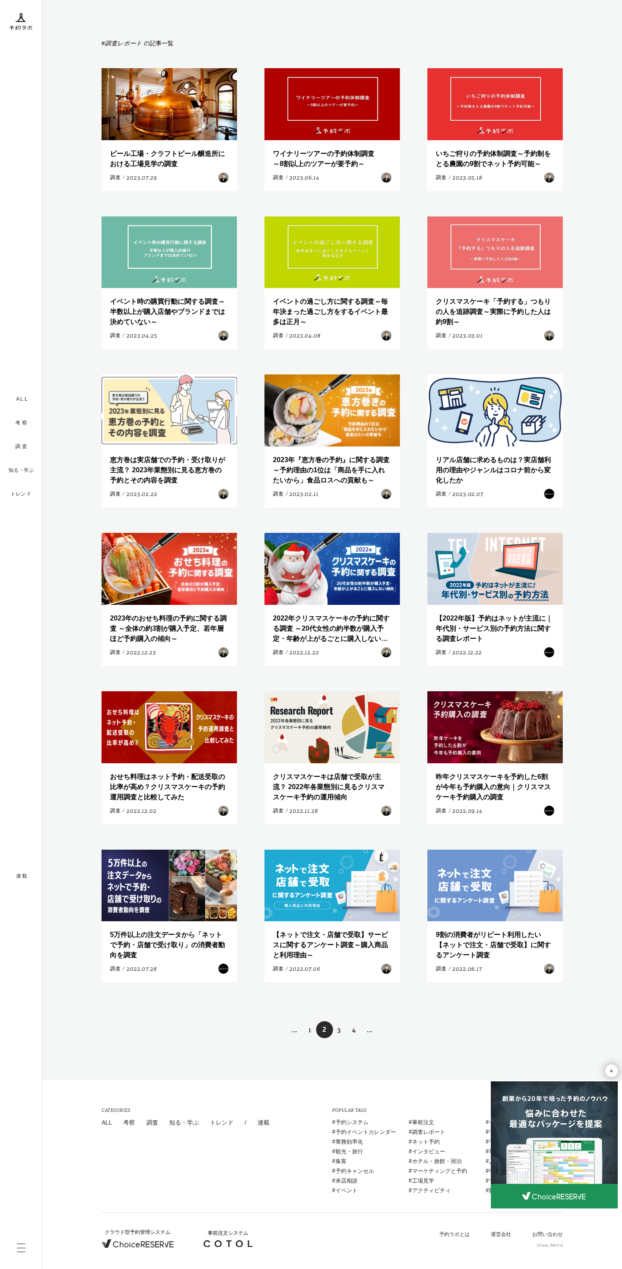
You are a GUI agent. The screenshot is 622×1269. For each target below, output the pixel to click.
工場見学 (423, 1181)
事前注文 (423, 1122)
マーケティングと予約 (439, 1171)
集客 (341, 1161)
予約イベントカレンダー (366, 1132)
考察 (129, 1122)
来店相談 (347, 1181)
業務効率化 (349, 1142)
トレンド (21, 494)
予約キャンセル (355, 1171)
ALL (107, 1122)
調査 (152, 1122)
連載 (264, 1122)
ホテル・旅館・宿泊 (437, 1161)
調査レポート (428, 1132)
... (294, 1029)
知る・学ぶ (21, 470)
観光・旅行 (349, 1151)
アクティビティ (431, 1190)
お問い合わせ (547, 1234)
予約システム (352, 1122)
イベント (347, 1190)
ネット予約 (426, 1142)
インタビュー (428, 1151)
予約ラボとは (454, 1234)
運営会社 (501, 1234)
